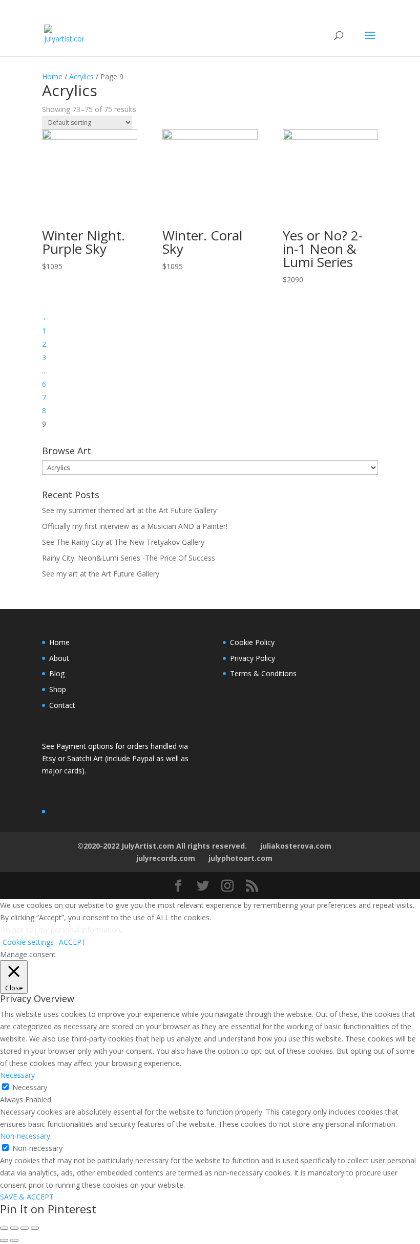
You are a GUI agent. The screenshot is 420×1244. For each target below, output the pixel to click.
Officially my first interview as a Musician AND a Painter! (134, 526)
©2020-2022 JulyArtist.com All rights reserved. (162, 846)
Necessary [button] (17, 1075)
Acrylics (81, 76)
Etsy (50, 758)
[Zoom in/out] (35, 1228)
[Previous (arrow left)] (4, 1240)
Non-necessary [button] (25, 1136)
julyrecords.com (165, 858)
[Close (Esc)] (4, 1228)
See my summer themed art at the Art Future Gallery (129, 510)
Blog (57, 673)
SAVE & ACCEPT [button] (27, 1197)
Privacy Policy (252, 658)
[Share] (14, 1228)
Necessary (29, 1087)
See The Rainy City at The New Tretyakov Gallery (123, 542)
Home (52, 76)
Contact (62, 705)
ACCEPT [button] (72, 942)
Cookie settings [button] (28, 942)
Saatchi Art (86, 758)
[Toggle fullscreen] (24, 1228)
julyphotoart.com (240, 858)
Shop (57, 689)
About (59, 658)
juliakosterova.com (295, 846)
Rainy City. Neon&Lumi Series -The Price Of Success (128, 558)
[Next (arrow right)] (14, 1240)
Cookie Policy (252, 642)
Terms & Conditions (263, 673)
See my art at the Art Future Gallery (100, 574)
